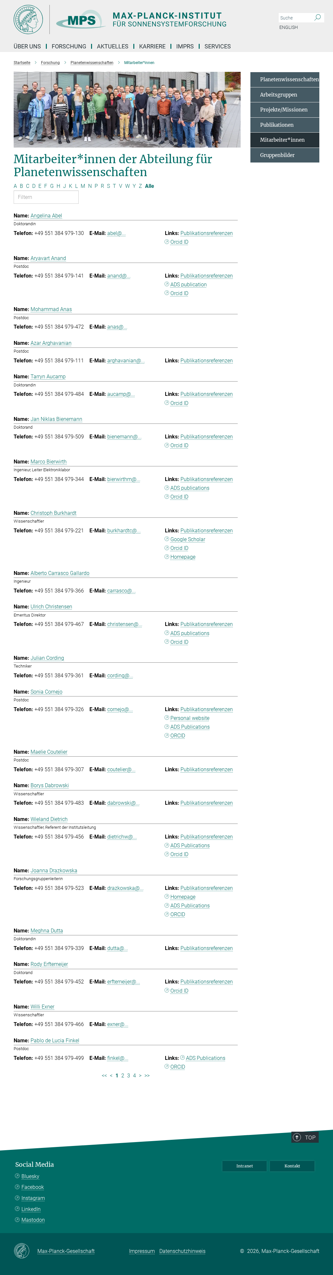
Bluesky (30, 1176)
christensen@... (124, 624)
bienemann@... (124, 437)
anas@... (117, 327)
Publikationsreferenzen (206, 233)
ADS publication (188, 284)
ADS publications (189, 488)
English (288, 27)
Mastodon (33, 1220)
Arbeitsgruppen (278, 95)
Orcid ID (179, 242)
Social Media (34, 1164)
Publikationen (277, 125)
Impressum (142, 1251)
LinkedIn (31, 1209)
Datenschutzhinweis (182, 1251)
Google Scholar (187, 539)
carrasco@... (121, 591)
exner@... (117, 1024)
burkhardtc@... (124, 530)
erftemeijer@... (123, 982)
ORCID (177, 736)
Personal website (189, 718)
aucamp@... (121, 394)
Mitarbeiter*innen (282, 140)
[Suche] (317, 17)
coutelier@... (121, 769)
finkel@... (117, 1058)
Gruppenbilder (277, 155)
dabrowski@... (123, 803)
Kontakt (292, 1166)
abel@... (116, 233)
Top (310, 1137)
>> (147, 1076)
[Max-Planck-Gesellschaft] (25, 1251)
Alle (149, 186)
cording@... (120, 675)
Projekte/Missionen (284, 110)
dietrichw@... (122, 837)
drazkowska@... (125, 888)
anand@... (119, 276)
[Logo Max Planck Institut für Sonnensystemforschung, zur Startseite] (136, 19)
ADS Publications (190, 727)
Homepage (182, 557)
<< (104, 1076)
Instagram (33, 1198)
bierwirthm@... (123, 479)
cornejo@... (120, 709)
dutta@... (117, 948)
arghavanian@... (126, 361)
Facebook (32, 1187)
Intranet (244, 1166)
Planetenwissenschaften (289, 79)
